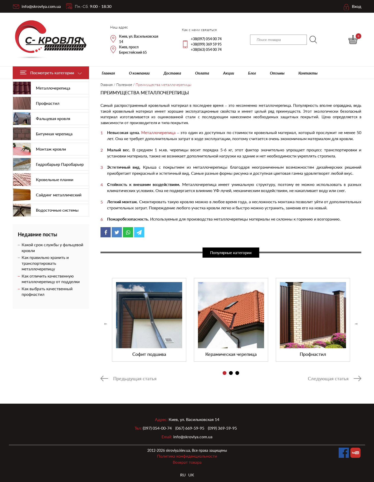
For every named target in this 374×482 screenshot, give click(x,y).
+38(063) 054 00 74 (206, 49)
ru (183, 474)
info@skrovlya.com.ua (41, 6)
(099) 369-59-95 (222, 428)
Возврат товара (187, 462)
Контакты (308, 73)
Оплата (202, 73)
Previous (105, 323)
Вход (356, 6)
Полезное (124, 84)
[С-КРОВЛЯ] (48, 39)
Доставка (172, 73)
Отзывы (277, 73)
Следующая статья (328, 378)
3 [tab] (237, 373)
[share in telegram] (139, 232)
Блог (252, 73)
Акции (228, 73)
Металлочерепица (158, 132)
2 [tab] (231, 373)
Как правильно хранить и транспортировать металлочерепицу (45, 263)
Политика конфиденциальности (187, 456)
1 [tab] (224, 373)
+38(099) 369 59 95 (206, 44)
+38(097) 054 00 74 (206, 39)
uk (191, 474)
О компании (139, 73)
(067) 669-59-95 (189, 428)
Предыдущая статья (134, 378)
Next (356, 323)
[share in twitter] (117, 232)
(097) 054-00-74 (157, 428)
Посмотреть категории (52, 72)
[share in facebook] (105, 232)
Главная (108, 73)
